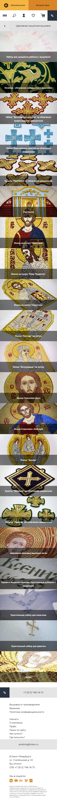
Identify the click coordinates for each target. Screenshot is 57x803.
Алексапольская (17, 5)
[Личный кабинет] (23, 15)
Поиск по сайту (18, 730)
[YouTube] (16, 780)
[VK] (11, 780)
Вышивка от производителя (25, 704)
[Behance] (21, 780)
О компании (16, 722)
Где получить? (17, 737)
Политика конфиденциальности (27, 712)
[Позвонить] (52, 15)
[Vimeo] (26, 780)
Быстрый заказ (42, 5)
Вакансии (15, 708)
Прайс (13, 726)
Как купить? (16, 733)
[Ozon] (31, 780)
